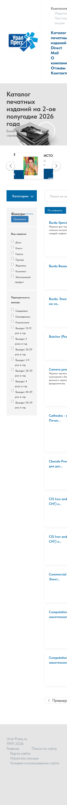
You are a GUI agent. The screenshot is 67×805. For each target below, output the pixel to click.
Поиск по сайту (44, 748)
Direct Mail (56, 50)
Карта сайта (20, 753)
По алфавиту (55, 210)
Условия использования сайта (34, 763)
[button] (11, 166)
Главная (13, 748)
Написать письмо (24, 758)
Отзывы (58, 67)
